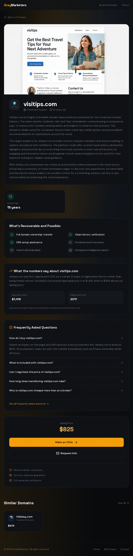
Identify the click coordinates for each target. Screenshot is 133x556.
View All (122, 502)
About (125, 5)
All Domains (110, 549)
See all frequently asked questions (27, 403)
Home (97, 549)
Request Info (69, 453)
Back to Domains (17, 17)
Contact (124, 549)
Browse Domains (108, 5)
